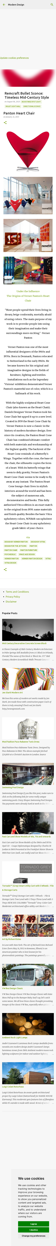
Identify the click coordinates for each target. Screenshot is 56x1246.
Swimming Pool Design (13, 787)
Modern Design (16, 4)
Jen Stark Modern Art (12, 692)
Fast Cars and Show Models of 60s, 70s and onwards (26, 836)
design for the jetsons (15, 546)
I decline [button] (34, 1230)
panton (33, 546)
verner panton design (32, 559)
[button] (5, 123)
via (28, 537)
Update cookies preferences (14, 58)
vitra (48, 559)
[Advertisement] (28, 28)
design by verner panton (16, 542)
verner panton (12, 559)
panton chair (11, 550)
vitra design (10, 563)
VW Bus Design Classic (12, 988)
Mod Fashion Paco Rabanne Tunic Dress (20, 742)
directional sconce (32, 106)
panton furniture (28, 550)
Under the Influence (28, 291)
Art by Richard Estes (11, 939)
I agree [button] (33, 1224)
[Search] (52, 4)
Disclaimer (11, 601)
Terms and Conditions (17, 591)
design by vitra (38, 542)
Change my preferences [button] (33, 1236)
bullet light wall (13, 106)
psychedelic (10, 554)
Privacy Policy (13, 596)
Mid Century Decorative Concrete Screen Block (24, 643)
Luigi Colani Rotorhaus (13, 1087)
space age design (27, 554)
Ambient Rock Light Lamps (14, 1037)
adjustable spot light (31, 102)
